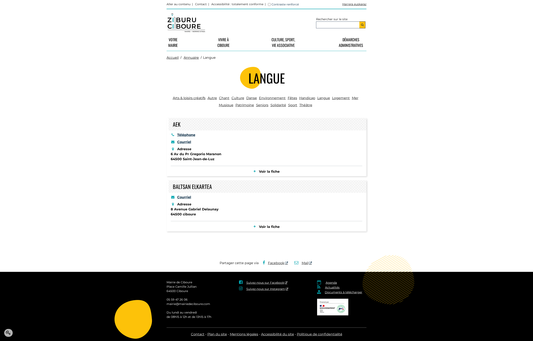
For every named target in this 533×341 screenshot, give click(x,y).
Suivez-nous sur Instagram (265, 289)
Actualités (332, 287)
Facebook (276, 263)
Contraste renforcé (285, 4)
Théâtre (305, 105)
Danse (251, 98)
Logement (341, 98)
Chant (224, 98)
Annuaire (191, 58)
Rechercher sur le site (331, 19)
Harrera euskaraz (354, 4)
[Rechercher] (362, 24)
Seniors (262, 105)
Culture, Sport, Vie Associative (283, 42)
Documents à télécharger (343, 292)
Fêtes (292, 98)
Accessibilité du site (277, 334)
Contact (201, 4)
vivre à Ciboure (223, 42)
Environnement (272, 98)
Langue (323, 98)
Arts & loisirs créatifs (189, 98)
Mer (355, 98)
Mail (305, 263)
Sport (292, 105)
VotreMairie (173, 42)
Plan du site (217, 334)
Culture (238, 98)
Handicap (307, 98)
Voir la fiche (269, 172)
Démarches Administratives (351, 42)
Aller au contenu (179, 4)
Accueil (173, 58)
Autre (212, 98)
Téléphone (186, 135)
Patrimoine (244, 105)
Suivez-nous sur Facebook (265, 283)
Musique (226, 105)
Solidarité (278, 105)
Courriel (184, 142)
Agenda (331, 283)
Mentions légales (244, 334)
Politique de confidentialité (319, 334)
